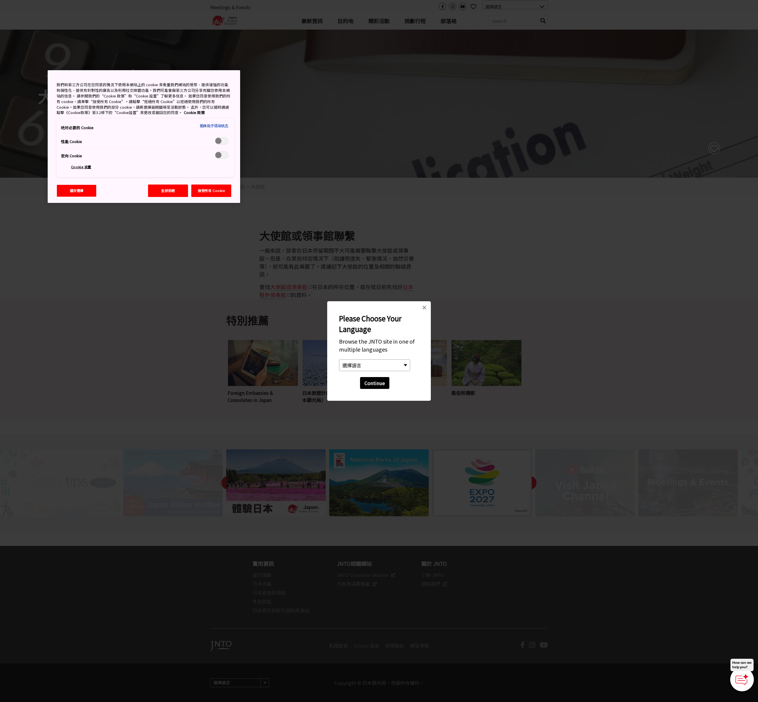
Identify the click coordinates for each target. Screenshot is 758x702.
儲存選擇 (76, 190)
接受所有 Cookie (211, 190)
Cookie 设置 (81, 166)
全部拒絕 (168, 190)
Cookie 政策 (194, 112)
